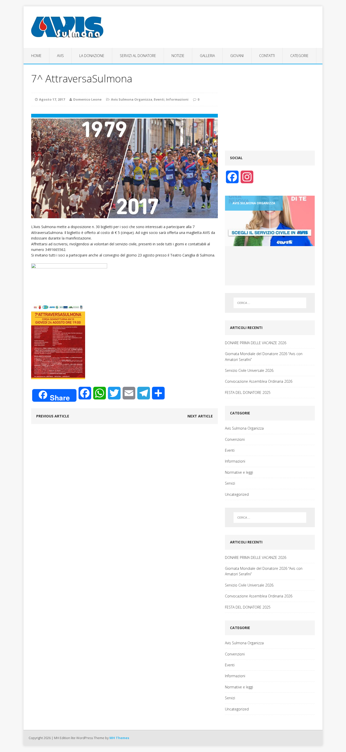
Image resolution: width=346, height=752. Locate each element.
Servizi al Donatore (138, 55)
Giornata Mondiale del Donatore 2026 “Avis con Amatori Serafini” (263, 356)
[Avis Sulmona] (71, 27)
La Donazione (91, 55)
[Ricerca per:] (269, 303)
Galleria (207, 55)
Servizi (230, 483)
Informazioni (177, 99)
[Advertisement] (270, 107)
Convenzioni (235, 439)
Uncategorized (237, 494)
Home (36, 55)
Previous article (52, 416)
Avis (60, 55)
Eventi (159, 99)
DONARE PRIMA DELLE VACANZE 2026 (255, 342)
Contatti (267, 55)
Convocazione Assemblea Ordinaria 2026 (258, 381)
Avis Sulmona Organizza (131, 99)
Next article (200, 416)
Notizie (177, 55)
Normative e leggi (239, 472)
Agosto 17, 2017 (52, 99)
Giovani (237, 55)
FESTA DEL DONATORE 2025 (248, 392)
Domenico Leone (87, 99)
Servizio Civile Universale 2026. (249, 370)
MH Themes (119, 738)
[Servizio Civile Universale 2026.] (270, 221)
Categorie (299, 55)
